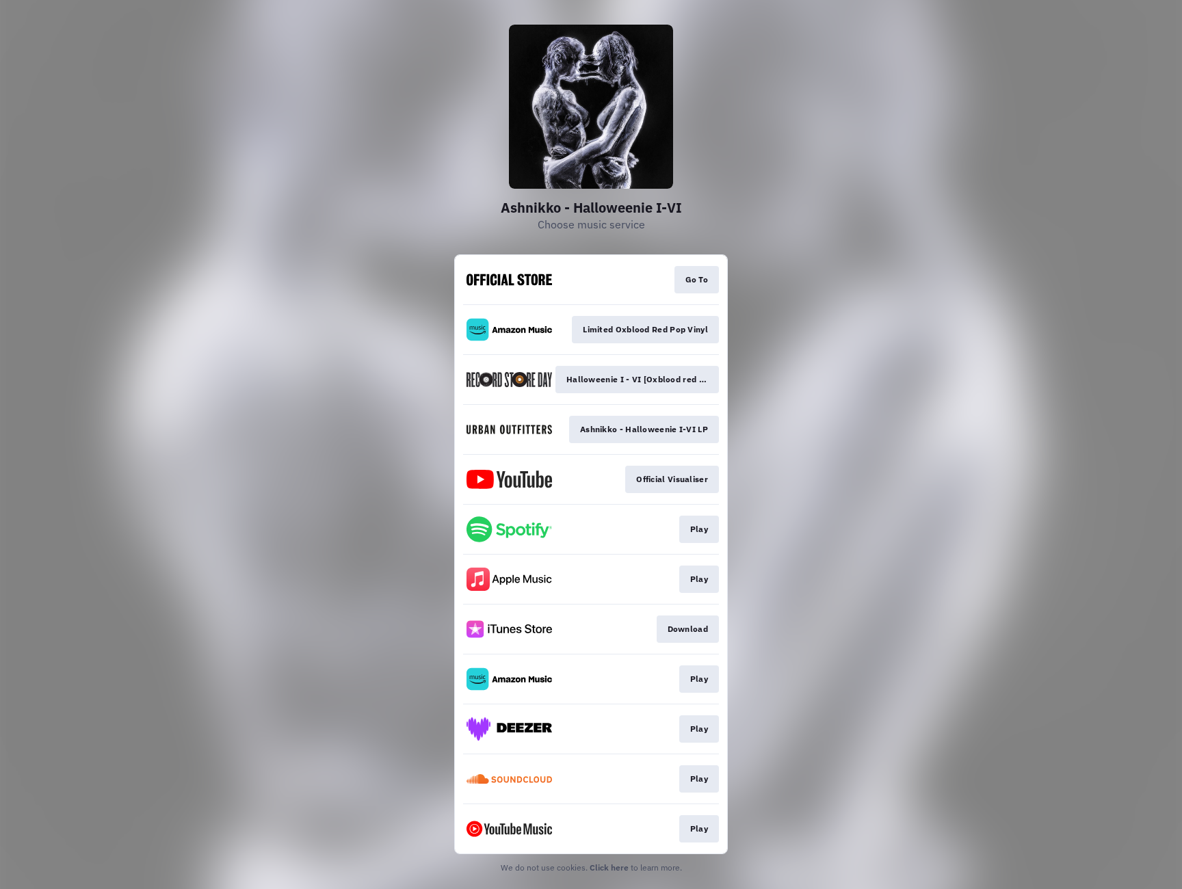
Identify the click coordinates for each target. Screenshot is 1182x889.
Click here (609, 867)
